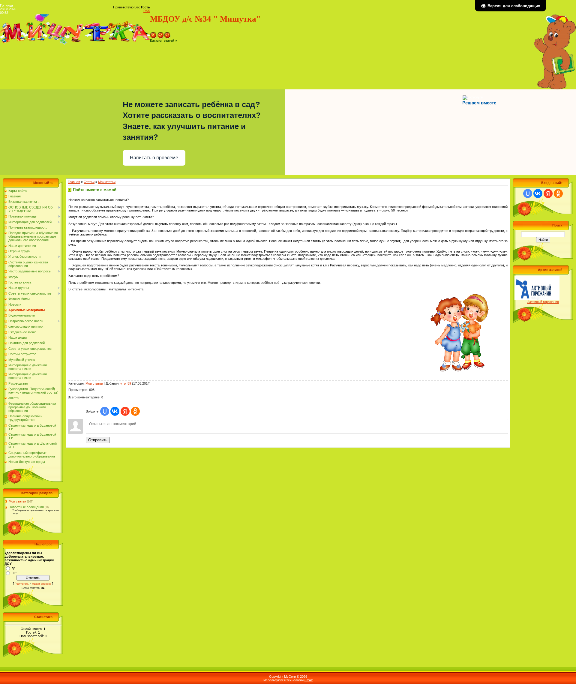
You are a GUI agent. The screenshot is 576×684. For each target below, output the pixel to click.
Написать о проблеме (154, 157)
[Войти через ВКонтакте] (114, 411)
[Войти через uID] (104, 411)
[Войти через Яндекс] (125, 411)
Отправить (97, 440)
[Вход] (167, 34)
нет (14, 572)
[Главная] (153, 34)
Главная (74, 182)
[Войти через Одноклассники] (135, 411)
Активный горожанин (543, 302)
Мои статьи (17, 501)
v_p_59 (125, 383)
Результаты (22, 583)
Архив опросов (41, 583)
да (13, 568)
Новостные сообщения (26, 507)
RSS (146, 11)
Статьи (89, 182)
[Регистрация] (161, 34)
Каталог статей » (163, 40)
